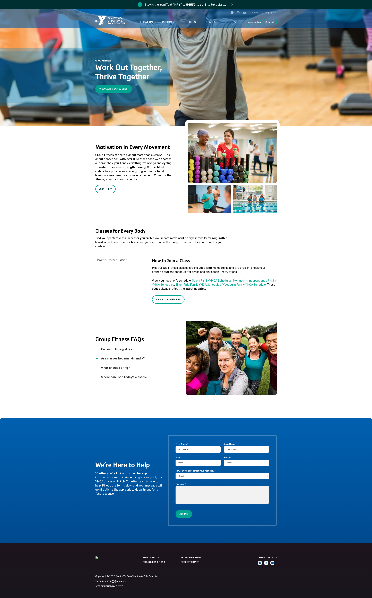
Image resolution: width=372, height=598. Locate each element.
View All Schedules (168, 299)
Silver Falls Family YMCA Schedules (198, 284)
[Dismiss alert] (232, 4)
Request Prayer (190, 562)
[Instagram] (238, 12)
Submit (183, 514)
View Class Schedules (113, 88)
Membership (254, 22)
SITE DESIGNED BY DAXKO (109, 586)
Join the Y (105, 189)
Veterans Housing (191, 557)
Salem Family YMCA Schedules (211, 280)
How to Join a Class (111, 260)
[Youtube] (244, 12)
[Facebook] (232, 12)
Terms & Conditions (154, 562)
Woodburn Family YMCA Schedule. (244, 284)
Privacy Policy (151, 557)
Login (255, 12)
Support (269, 22)
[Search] (235, 22)
